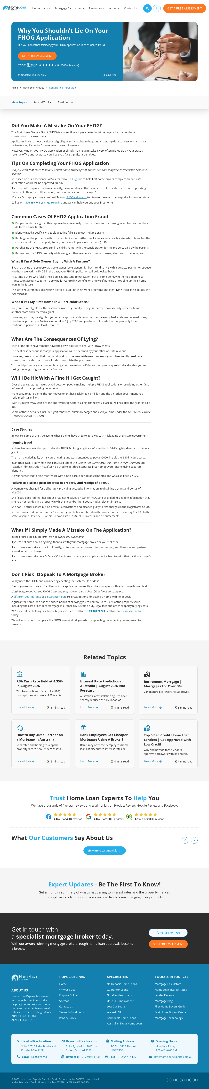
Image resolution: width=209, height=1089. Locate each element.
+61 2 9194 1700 (83, 1057)
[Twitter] (182, 1080)
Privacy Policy (67, 1018)
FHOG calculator (76, 197)
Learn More (24, 707)
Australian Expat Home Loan (124, 1023)
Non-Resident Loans (119, 995)
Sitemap (64, 1001)
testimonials (102, 850)
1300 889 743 (32, 202)
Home (14, 87)
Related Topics (42, 102)
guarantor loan (56, 596)
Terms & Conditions (71, 1012)
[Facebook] (169, 1080)
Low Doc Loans (116, 1006)
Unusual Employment (120, 1001)
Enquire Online (68, 995)
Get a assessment (168, 944)
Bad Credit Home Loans (121, 1018)
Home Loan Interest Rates (171, 989)
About (113, 8)
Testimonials (66, 102)
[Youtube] (175, 1080)
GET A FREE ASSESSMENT (37, 56)
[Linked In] (195, 1080)
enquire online (53, 202)
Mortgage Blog (164, 1001)
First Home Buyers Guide (170, 1006)
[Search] (147, 8)
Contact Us (131, 8)
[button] (185, 840)
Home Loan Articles (33, 87)
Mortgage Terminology (169, 1018)
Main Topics (19, 102)
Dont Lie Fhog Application (63, 87)
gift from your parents (27, 596)
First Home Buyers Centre (170, 1012)
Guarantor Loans (117, 989)
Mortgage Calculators (68, 8)
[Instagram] (188, 1080)
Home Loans (40, 8)
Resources (95, 8)
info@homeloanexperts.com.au (173, 1057)
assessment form (133, 611)
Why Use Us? (67, 989)
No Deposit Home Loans (122, 984)
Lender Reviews (164, 995)
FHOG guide (74, 179)
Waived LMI (114, 1012)
